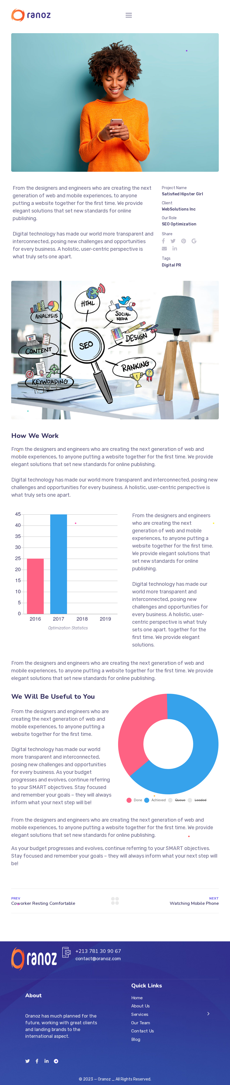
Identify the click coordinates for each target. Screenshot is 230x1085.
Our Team (140, 1022)
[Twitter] (27, 1061)
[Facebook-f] (37, 1061)
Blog (135, 1039)
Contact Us (142, 1031)
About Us (140, 1006)
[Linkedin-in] (46, 1061)
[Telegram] (56, 1061)
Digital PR (171, 265)
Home (137, 997)
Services (139, 1014)
